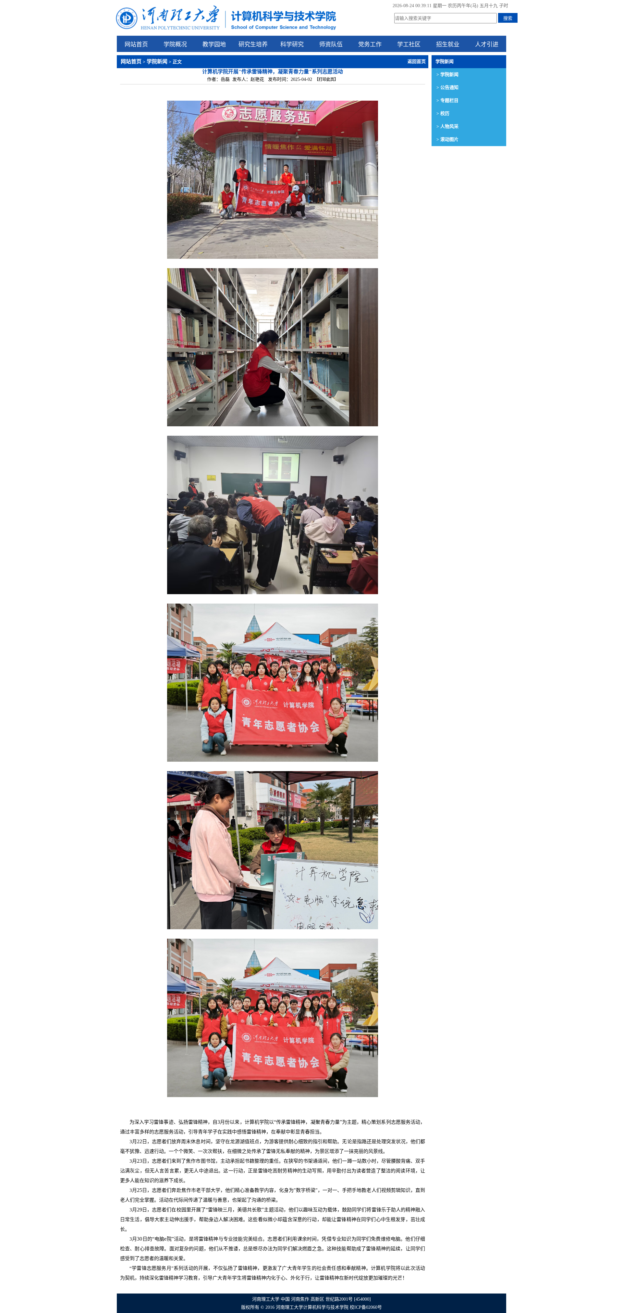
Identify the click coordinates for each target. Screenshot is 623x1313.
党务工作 (370, 44)
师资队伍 (331, 44)
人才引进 (486, 44)
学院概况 (175, 44)
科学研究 (292, 44)
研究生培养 (253, 44)
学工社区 (409, 44)
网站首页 (136, 44)
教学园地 (214, 44)
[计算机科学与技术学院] (225, 31)
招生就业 (447, 44)
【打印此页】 (326, 79)
